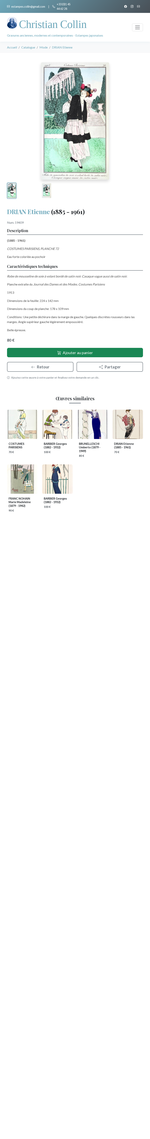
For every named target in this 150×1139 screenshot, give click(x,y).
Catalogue (28, 47)
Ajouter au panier (78, 352)
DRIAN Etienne (28, 211)
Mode (43, 47)
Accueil (12, 47)
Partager (112, 366)
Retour (43, 366)
